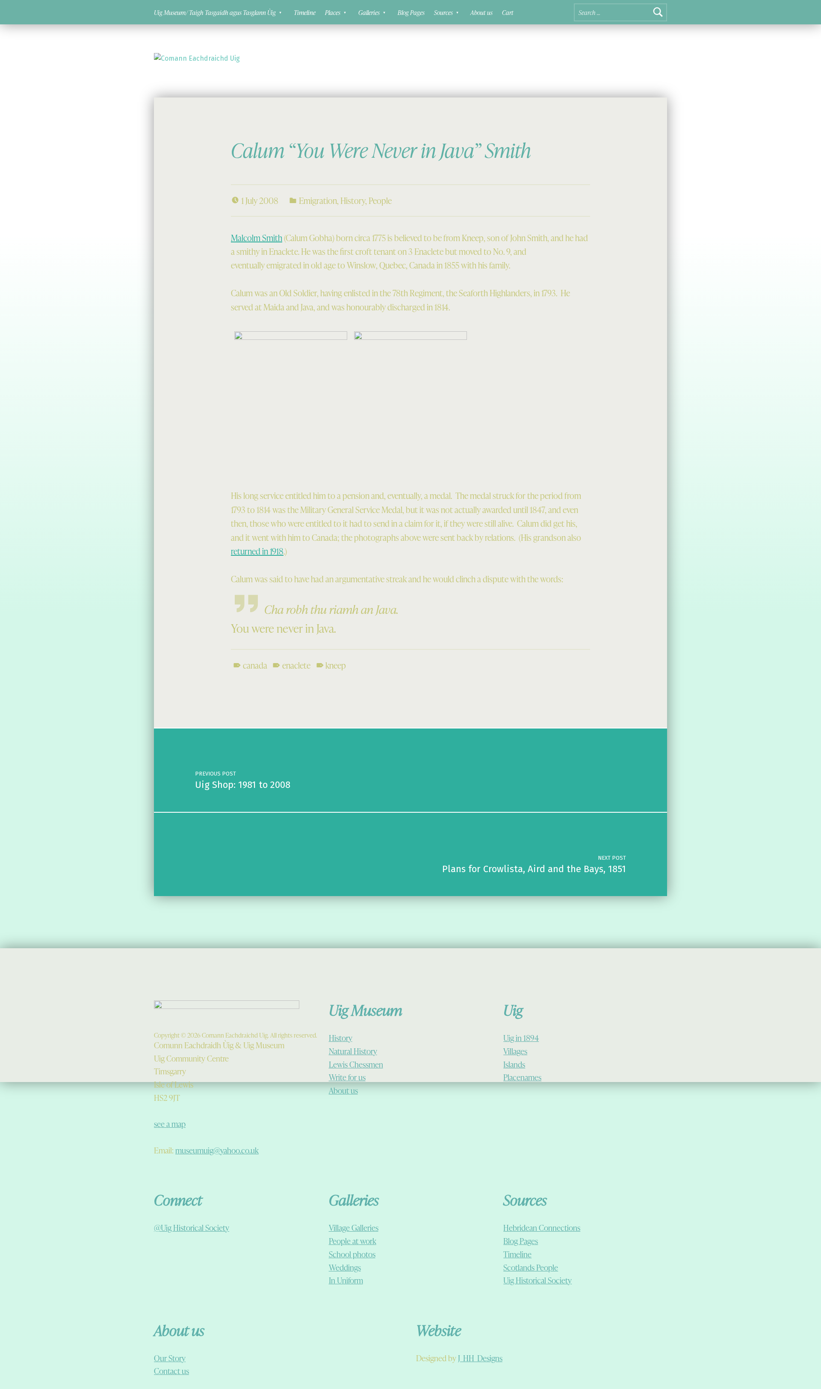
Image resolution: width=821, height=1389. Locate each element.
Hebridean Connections (541, 1227)
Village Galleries (353, 1227)
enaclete (296, 665)
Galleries (369, 12)
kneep (335, 665)
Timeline (305, 12)
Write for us (347, 1077)
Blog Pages (411, 12)
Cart (508, 12)
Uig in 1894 (521, 1038)
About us (481, 12)
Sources (443, 12)
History (352, 200)
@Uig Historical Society (191, 1227)
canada (255, 665)
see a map (170, 1123)
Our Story (170, 1358)
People (380, 200)
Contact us (171, 1371)
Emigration (318, 200)
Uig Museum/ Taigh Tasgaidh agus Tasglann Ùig (215, 12)
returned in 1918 (257, 551)
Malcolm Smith (256, 238)
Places (332, 12)
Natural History (353, 1051)
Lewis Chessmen (356, 1064)
